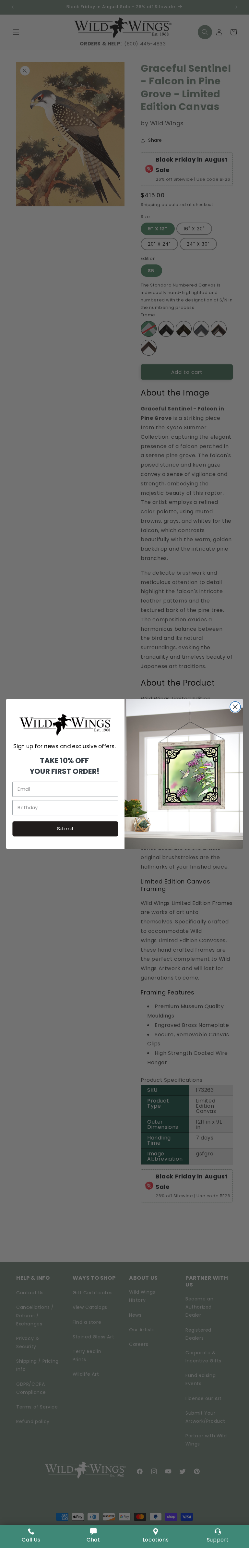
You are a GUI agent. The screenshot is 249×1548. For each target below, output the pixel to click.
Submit (65, 828)
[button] (93, 1536)
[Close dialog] (235, 706)
